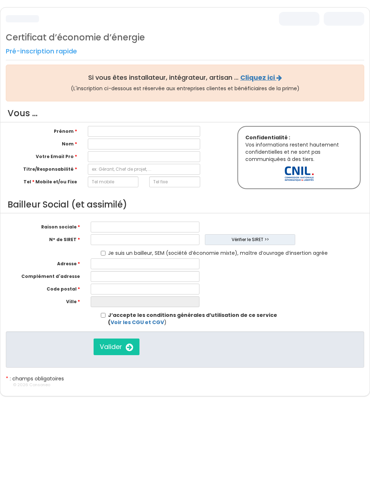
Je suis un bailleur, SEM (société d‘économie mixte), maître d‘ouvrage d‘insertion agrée (218, 253)
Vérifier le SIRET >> (250, 239)
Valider (113, 346)
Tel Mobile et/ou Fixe (50, 182)
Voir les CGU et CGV (137, 322)
